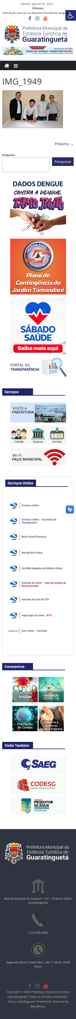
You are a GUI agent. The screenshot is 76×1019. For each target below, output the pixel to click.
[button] (70, 15)
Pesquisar (8, 155)
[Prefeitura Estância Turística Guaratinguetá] (6, 65)
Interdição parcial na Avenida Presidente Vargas (34, 13)
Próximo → (64, 143)
